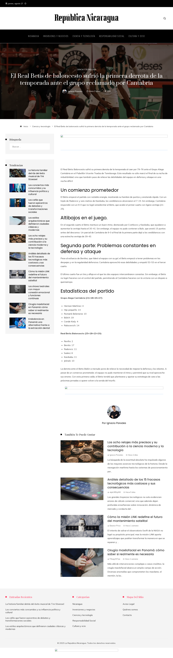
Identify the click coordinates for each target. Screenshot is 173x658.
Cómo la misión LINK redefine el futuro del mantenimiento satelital (134, 519)
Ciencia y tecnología (86, 69)
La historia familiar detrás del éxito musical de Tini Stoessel (38, 175)
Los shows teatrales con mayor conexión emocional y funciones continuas (39, 292)
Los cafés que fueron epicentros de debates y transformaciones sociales (38, 206)
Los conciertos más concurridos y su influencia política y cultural (38, 190)
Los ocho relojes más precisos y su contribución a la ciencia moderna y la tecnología (135, 446)
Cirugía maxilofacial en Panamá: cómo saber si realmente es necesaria (135, 552)
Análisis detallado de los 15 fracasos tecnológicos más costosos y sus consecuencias (133, 483)
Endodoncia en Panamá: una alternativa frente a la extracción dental (39, 323)
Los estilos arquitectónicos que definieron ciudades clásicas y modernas (39, 224)
